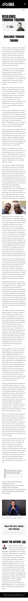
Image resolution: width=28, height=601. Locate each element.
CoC (4, 518)
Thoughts (14, 518)
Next (23, 9)
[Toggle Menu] (25, 4)
